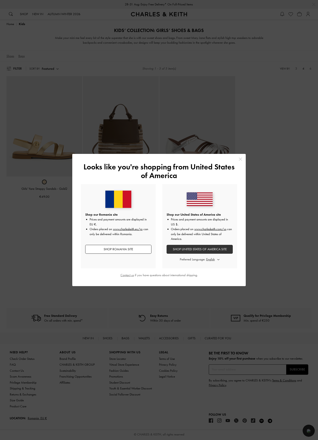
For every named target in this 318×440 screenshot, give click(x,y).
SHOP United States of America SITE (200, 249)
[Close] (240, 159)
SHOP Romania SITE (118, 249)
